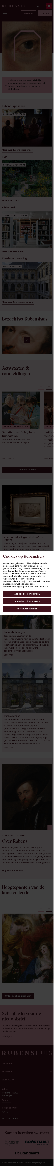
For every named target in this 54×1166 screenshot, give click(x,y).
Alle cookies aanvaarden (26, 593)
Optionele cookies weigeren (26, 601)
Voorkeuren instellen (26, 608)
